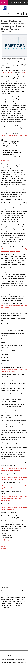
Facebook (4, 544)
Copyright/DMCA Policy (9, 662)
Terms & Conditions (20, 659)
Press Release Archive (16, 656)
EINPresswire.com (7, 72)
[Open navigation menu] (2, 13)
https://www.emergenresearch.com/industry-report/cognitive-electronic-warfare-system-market (14, 498)
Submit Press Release (8, 659)
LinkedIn (3, 548)
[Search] (18, 14)
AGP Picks (4, 2)
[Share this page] (26, 13)
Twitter (3, 546)
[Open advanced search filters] (21, 14)
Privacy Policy (22, 662)
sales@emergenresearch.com (9, 540)
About (7, 656)
